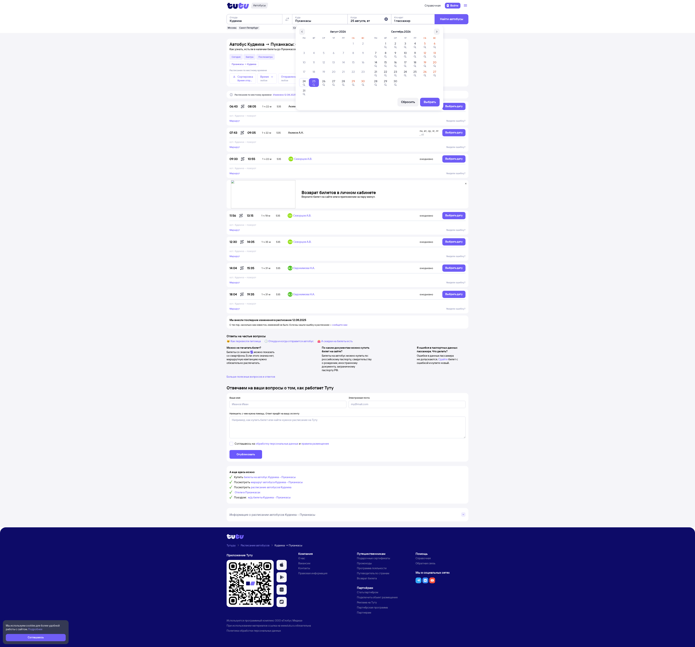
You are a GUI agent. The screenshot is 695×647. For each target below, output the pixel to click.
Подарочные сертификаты (373, 558)
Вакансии (304, 563)
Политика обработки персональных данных (254, 630)
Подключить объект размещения (377, 597)
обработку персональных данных (277, 443)
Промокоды (364, 563)
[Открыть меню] (465, 5)
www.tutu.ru (288, 625)
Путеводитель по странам (373, 573)
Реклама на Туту (367, 602)
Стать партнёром (367, 592)
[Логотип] (238, 5)
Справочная (433, 5)
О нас (301, 558)
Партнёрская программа (372, 607)
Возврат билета (367, 578)
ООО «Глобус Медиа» (288, 620)
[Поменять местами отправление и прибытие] (287, 19)
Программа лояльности (372, 568)
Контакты (304, 568)
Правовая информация (312, 573)
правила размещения (315, 443)
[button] (386, 19)
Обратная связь (425, 563)
